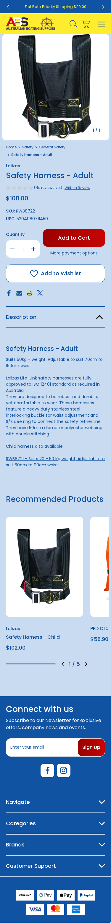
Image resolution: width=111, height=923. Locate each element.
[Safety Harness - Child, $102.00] (44, 567)
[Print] (30, 293)
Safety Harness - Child (33, 637)
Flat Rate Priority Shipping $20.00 (55, 6)
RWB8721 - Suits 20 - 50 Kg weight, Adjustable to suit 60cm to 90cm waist (55, 462)
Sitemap (87, 882)
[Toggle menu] (101, 24)
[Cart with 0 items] (85, 24)
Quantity (15, 234)
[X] (40, 293)
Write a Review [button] (77, 187)
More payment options (74, 253)
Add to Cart (44, 609)
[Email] (19, 293)
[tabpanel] (44, 586)
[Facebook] (9, 293)
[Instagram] (63, 770)
